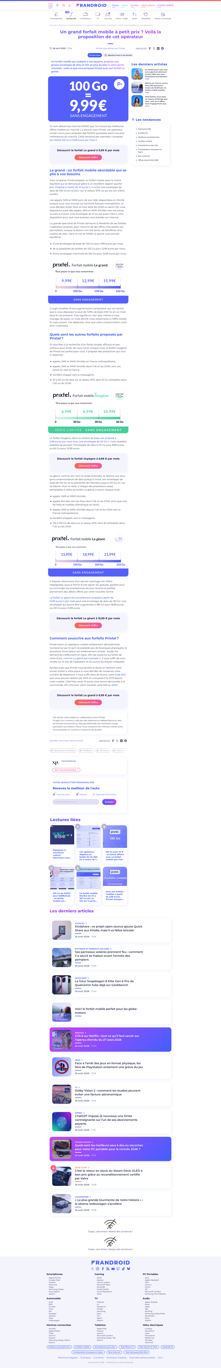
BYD (51, 1304)
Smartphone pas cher (148, 145)
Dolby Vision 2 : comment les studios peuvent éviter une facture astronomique (107, 1092)
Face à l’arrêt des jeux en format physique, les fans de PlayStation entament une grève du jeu (109, 1065)
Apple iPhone (55, 1278)
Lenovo (148, 1285)
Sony (99, 1313)
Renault (52, 1316)
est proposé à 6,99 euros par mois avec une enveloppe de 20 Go (83, 440)
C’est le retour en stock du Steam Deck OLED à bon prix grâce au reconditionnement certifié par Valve (108, 1174)
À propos (85, 1357)
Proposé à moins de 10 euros (71, 187)
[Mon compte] (69, 5)
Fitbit (51, 1333)
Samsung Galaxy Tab (106, 1338)
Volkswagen (54, 1320)
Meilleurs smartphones (148, 137)
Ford (51, 1309)
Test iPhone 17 (127, 1347)
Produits (87, 750)
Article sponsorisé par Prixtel (110, 48)
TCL (98, 1316)
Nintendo (101, 1287)
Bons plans (148, 5)
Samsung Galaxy (56, 1289)
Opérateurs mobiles (64, 750)
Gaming (99, 1274)
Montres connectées (59, 1325)
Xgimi (99, 1318)
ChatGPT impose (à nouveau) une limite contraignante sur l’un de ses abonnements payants (106, 1119)
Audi (51, 1302)
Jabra (147, 1307)
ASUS (99, 1278)
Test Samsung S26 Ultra (137, 1352)
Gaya (147, 1333)
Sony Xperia (54, 1291)
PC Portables (150, 1274)
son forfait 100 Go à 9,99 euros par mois (72, 140)
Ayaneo (100, 1280)
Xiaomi (52, 1294)
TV (96, 1298)
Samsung (101, 1311)
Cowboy (148, 1328)
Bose (147, 1304)
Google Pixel (54, 1280)
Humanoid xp (68, 761)
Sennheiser (150, 1316)
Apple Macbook (152, 1280)
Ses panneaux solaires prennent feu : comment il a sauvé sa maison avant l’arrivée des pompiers (109, 955)
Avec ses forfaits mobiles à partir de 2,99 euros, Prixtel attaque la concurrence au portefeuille (115, 895)
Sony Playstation (104, 1291)
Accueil (53, 25)
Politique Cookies (117, 1357)
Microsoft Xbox (103, 1285)
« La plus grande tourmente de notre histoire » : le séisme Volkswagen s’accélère (109, 1202)
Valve (99, 1294)
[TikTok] (123, 1269)
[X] (92, 1269)
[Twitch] (118, 1269)
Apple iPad (101, 1328)
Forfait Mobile (75, 25)
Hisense (100, 1302)
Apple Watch (54, 1331)
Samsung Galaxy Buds (155, 1313)
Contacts (98, 1357)
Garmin (52, 1335)
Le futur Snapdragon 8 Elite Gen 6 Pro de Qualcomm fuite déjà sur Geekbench (104, 983)
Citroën (52, 1307)
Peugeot (52, 1313)
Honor (148, 1287)
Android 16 (168, 1347)
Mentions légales (68, 1357)
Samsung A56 (144, 129)
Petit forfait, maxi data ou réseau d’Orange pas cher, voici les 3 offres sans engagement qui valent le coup (156, 101)
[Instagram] (98, 1269)
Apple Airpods (151, 1302)
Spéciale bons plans (106, 794)
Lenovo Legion (103, 1282)
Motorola (53, 1285)
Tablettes (100, 1325)
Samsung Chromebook (155, 1294)
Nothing (148, 1311)
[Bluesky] (128, 1269)
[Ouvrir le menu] (50, 5)
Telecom (63, 25)
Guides (135, 5)
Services (104, 750)
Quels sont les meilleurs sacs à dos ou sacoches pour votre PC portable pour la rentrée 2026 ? (109, 1147)
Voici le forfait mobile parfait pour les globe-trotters (106, 1010)
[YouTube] (113, 1269)
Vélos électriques (153, 1325)
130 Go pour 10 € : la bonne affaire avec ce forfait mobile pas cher (115, 856)
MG (50, 1311)
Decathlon (149, 1331)
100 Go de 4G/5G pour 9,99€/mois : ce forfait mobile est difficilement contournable (61, 897)
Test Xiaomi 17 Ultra (148, 1347)
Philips (100, 1309)
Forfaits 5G (143, 133)
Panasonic (101, 1307)
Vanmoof (149, 1342)
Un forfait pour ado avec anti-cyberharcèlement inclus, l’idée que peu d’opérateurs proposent (156, 73)
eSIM (114, 685)
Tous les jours (63, 794)
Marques (80, 923)
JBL (146, 1309)
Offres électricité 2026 (148, 160)
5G (97, 584)
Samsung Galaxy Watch (59, 1340)
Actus (115, 5)
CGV (160, 1357)
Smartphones (123, 750)
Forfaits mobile (145, 141)
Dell (146, 1282)
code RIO (120, 674)
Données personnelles (142, 1357)
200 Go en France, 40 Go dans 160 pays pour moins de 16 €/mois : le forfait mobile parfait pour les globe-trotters (156, 88)
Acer (147, 1278)
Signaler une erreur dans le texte (66, 740)
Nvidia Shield (102, 1289)
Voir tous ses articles (65, 770)
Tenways (148, 1340)
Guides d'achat (83, 1142)
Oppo (51, 1287)
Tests (125, 5)
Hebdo (83, 794)
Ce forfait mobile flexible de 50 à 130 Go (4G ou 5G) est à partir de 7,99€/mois (88, 897)
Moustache (150, 1335)
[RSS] (108, 1269)
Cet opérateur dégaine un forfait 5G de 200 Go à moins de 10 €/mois (88, 856)
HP (146, 1289)
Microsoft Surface (153, 1291)
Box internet (144, 156)
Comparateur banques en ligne (88, 1352)
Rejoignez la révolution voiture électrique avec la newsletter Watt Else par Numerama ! (61, 854)
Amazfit (52, 1328)
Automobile (54, 1298)
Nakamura (149, 1338)
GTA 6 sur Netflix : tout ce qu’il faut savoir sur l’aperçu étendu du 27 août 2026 (107, 1037)
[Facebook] (103, 1269)
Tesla (51, 1318)
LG (98, 1304)
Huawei (52, 1282)
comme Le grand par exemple (80, 658)
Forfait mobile (166, 5)
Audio (146, 1298)
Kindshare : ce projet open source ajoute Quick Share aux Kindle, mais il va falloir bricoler (108, 928)
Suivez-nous (94, 55)
